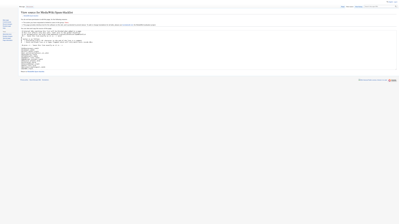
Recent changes (7, 24)
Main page (6, 20)
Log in (395, 2)
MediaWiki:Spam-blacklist (31, 15)
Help (4, 28)
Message (22, 6)
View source (349, 6)
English (391, 2)
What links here (7, 34)
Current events (7, 22)
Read (342, 6)
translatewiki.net (127, 25)
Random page (7, 26)
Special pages (7, 38)
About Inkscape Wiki (35, 80)
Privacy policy (24, 80)
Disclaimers (45, 80)
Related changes (7, 36)
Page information (7, 40)
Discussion (29, 6)
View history (358, 6)
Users (66, 22)
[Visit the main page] (9, 8)
